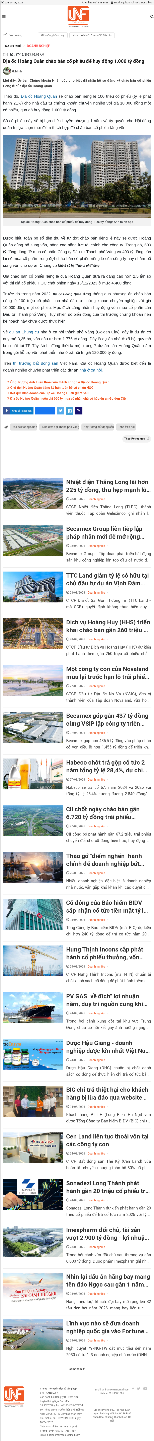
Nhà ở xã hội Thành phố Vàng (60, 427)
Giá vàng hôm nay (52, 35)
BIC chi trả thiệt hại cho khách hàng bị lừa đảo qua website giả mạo (107, 1093)
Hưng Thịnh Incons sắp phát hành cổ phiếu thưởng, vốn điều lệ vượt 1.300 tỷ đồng (104, 953)
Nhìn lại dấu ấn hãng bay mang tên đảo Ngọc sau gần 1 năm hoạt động (108, 1280)
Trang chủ (12, 46)
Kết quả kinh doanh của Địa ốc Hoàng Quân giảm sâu (48, 393)
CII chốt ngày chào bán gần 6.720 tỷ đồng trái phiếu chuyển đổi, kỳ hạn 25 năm (103, 813)
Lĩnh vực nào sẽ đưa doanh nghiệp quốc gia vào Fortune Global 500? (105, 1327)
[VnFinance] (78, 16)
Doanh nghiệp (38, 46)
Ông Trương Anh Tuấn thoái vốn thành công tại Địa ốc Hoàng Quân (59, 382)
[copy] (78, 410)
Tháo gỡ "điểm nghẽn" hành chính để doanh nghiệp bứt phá (104, 860)
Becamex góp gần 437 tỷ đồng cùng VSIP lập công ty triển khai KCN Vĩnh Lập (107, 719)
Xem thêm (75, 1369)
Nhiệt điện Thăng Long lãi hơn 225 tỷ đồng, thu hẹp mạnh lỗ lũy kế (107, 486)
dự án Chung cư (24, 332)
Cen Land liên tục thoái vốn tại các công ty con (107, 1140)
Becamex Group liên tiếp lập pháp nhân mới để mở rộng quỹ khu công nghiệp (104, 532)
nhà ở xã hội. (91, 370)
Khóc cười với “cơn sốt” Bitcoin (92, 35)
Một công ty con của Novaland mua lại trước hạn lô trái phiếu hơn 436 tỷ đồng (107, 673)
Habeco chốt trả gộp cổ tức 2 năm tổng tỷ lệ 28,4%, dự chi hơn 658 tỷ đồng (105, 766)
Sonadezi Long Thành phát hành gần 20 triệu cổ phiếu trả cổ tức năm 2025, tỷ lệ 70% (107, 1187)
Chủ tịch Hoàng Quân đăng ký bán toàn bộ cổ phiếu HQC (51, 388)
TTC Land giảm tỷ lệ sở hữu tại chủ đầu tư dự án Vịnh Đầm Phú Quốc (107, 579)
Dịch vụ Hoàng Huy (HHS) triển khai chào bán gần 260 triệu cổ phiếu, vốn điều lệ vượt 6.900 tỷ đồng (108, 626)
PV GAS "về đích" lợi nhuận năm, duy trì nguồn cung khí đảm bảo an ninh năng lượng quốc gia (105, 1000)
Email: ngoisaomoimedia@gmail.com (133, 2)
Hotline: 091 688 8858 (96, 2)
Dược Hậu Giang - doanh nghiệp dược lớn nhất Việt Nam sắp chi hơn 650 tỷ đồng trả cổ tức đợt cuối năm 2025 (108, 1047)
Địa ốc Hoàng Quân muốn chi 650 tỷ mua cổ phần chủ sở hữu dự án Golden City (68, 398)
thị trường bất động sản (35, 363)
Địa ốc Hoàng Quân (39, 96)
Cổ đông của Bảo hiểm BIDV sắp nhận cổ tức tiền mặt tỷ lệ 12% (106, 906)
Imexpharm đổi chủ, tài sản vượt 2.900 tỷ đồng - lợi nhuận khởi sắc (107, 1234)
